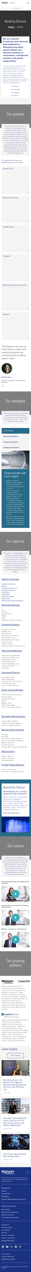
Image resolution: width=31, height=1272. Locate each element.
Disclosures (6, 1254)
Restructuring (8, 752)
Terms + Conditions (8, 1238)
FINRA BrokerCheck (8, 1259)
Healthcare (6, 592)
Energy (4, 586)
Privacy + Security (8, 1235)
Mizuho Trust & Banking (10, 1212)
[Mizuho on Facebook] (15, 1246)
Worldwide (6, 1188)
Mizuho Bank (6, 1209)
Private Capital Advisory (13, 765)
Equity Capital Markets (12, 690)
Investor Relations (8, 1256)
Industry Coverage (10, 579)
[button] (13, 3)
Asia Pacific (6, 1194)
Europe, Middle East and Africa (14, 1199)
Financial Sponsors (8, 590)
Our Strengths (15, 89)
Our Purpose (15, 86)
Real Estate (6, 598)
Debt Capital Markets (12, 651)
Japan (4, 1191)
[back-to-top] (27, 1172)
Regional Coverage (11, 605)
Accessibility (6, 1230)
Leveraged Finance (11, 673)
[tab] (16, 431)
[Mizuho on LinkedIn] (3, 1246)
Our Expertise (15, 92)
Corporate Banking (11, 625)
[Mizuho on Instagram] (20, 1246)
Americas (5, 1196)
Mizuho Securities (8, 1215)
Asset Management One (10, 1217)
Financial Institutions (9, 588)
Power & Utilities (8, 596)
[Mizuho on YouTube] (7, 1246)
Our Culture (14, 95)
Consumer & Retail (8, 584)
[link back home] (8, 1172)
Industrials (5, 594)
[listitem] (17, 8)
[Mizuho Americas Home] (5, 3)
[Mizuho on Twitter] (11, 1246)
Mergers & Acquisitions (13, 730)
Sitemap (4, 1233)
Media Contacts (7, 1227)
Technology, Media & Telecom (12, 600)
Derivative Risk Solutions (13, 717)
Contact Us (5, 1225)
